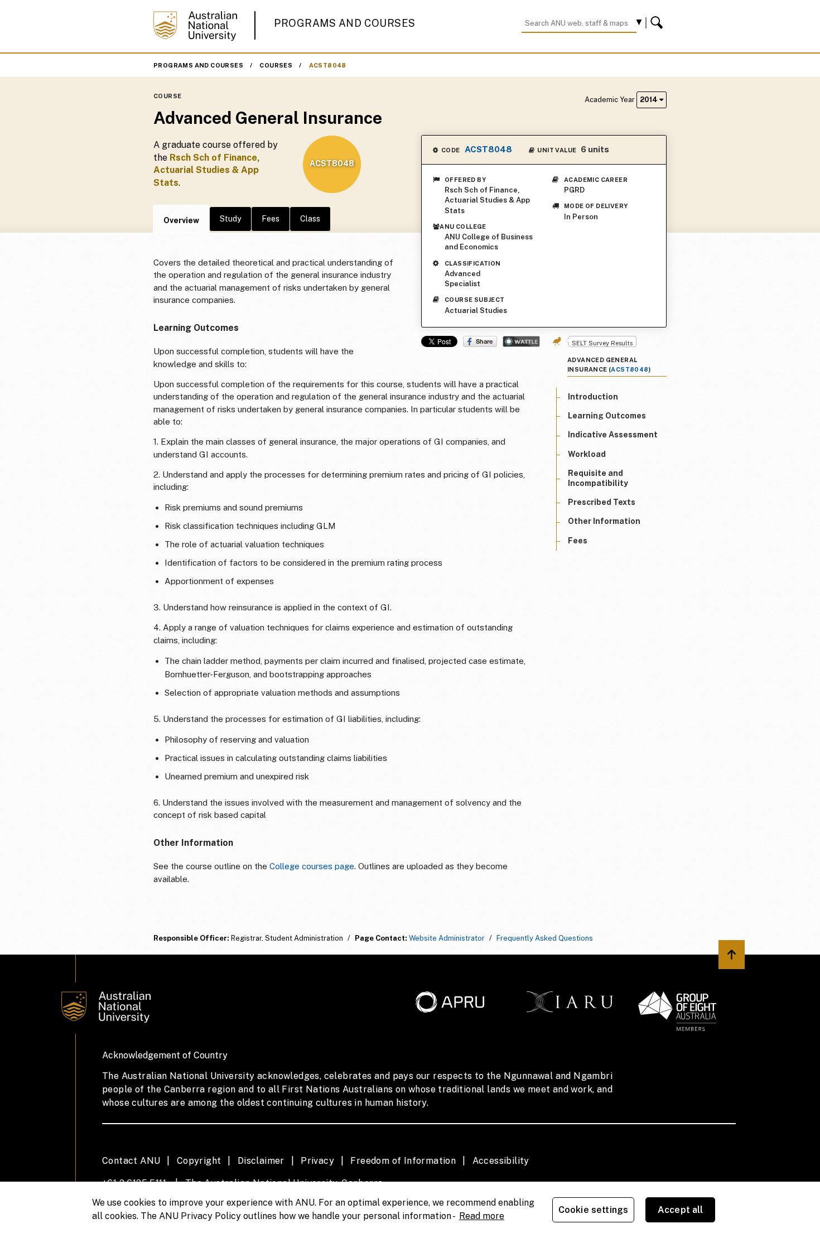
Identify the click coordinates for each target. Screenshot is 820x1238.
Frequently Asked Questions (544, 938)
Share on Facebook (480, 341)
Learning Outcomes (607, 415)
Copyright (199, 1160)
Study (230, 218)
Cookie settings (593, 1210)
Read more (481, 1216)
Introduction (593, 396)
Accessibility (500, 1160)
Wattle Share (521, 341)
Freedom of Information (403, 1160)
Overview (181, 220)
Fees (270, 218)
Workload (587, 454)
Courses (275, 65)
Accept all (680, 1210)
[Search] (658, 23)
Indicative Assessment (613, 435)
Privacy (317, 1160)
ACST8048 (327, 65)
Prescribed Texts (601, 502)
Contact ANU (131, 1160)
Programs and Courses (345, 23)
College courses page (311, 866)
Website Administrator (447, 938)
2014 (649, 99)
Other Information (604, 521)
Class (310, 218)
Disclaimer (261, 1160)
